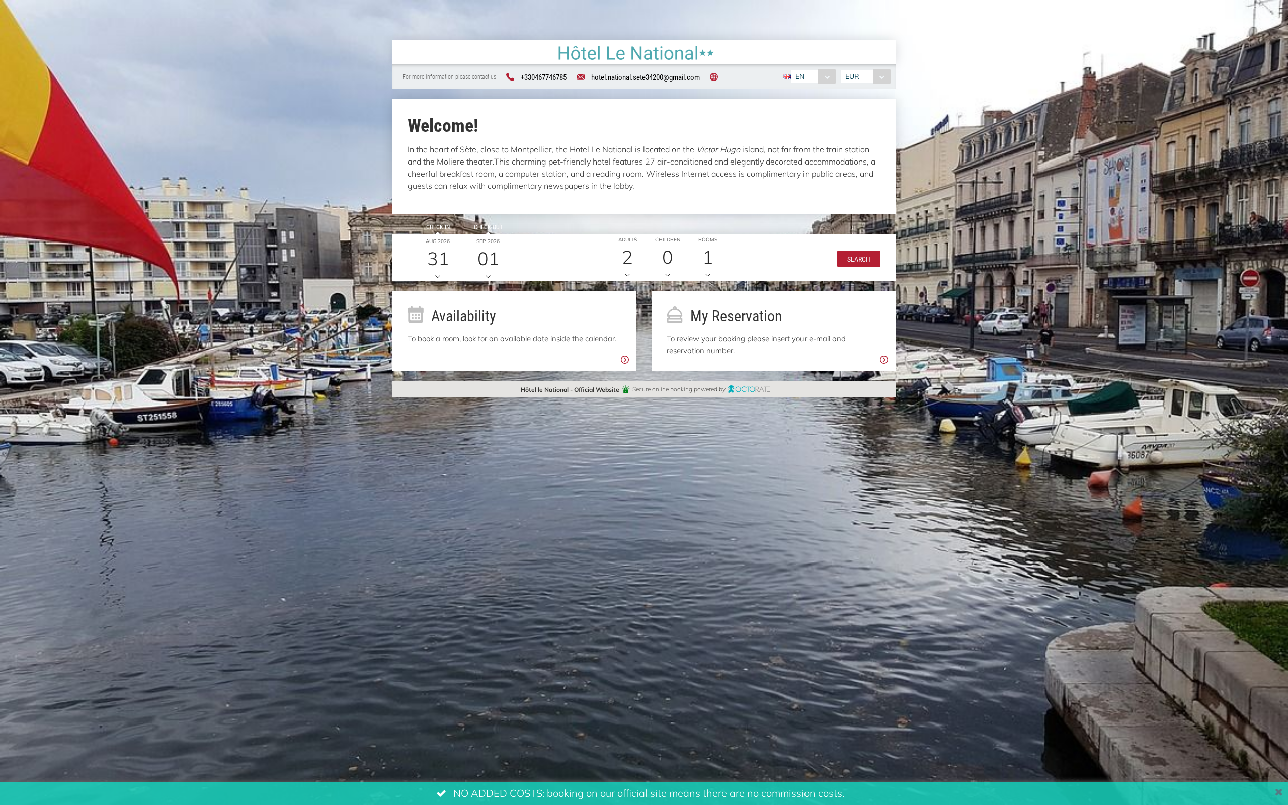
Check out (488, 227)
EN (799, 76)
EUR (852, 76)
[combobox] (813, 76)
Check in (438, 227)
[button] (858, 258)
